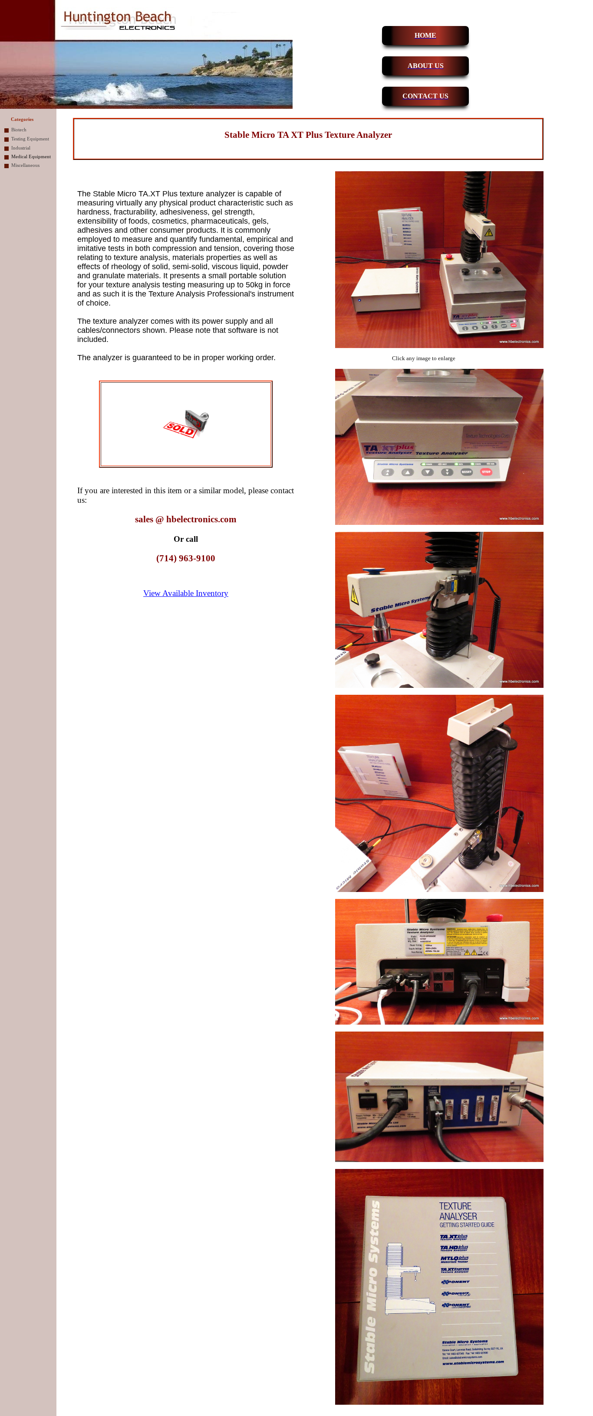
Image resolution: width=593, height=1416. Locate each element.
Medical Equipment (31, 156)
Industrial (20, 148)
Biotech (18, 129)
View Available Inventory (185, 593)
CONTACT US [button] (425, 96)
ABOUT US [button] (426, 65)
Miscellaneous (25, 165)
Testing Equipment (30, 139)
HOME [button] (425, 35)
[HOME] (391, 35)
